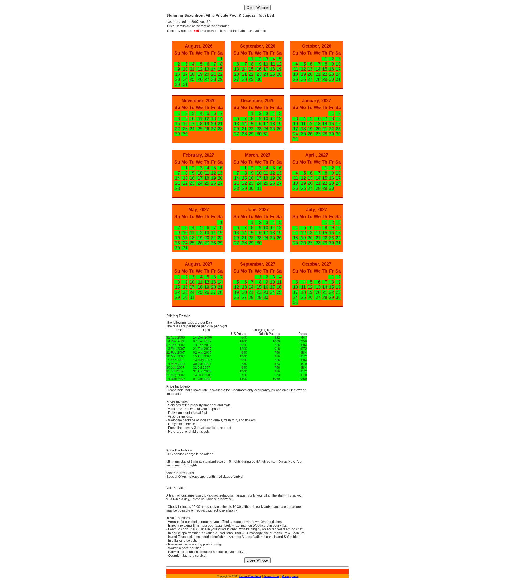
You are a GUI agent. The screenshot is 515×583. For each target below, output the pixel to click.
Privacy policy (290, 576)
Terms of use (271, 576)
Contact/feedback (250, 576)
